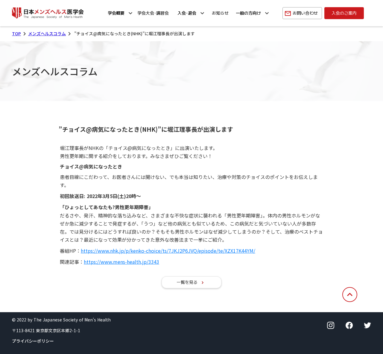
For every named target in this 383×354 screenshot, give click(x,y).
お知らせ (220, 13)
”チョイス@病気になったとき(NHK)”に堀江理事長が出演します (145, 129)
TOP (16, 33)
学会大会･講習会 (153, 13)
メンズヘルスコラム (47, 33)
